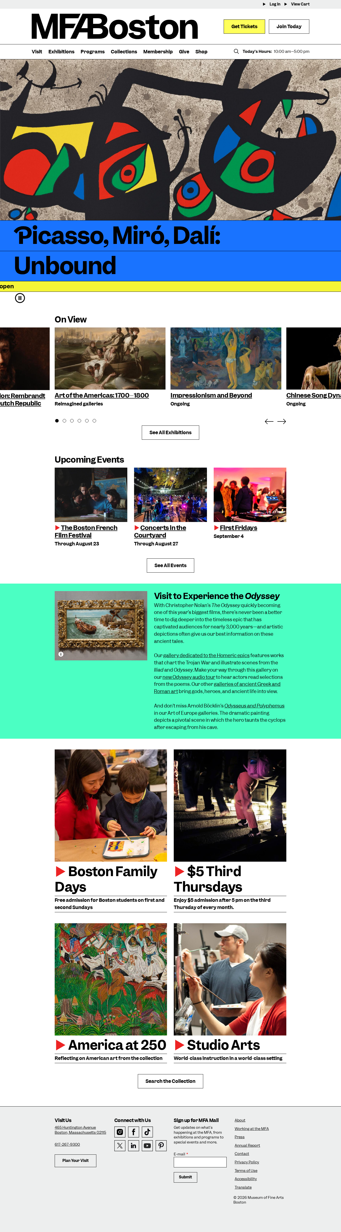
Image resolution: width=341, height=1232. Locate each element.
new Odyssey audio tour (189, 677)
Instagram (120, 1132)
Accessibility (246, 1179)
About (240, 1120)
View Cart (300, 4)
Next (281, 420)
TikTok (147, 1132)
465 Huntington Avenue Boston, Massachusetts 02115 (80, 1130)
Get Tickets (244, 26)
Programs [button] (93, 52)
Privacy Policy (247, 1162)
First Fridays (238, 527)
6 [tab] (97, 421)
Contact (242, 1153)
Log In (275, 4)
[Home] (115, 26)
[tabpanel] (110, 367)
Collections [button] (124, 52)
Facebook (133, 1132)
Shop (201, 52)
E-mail (179, 1154)
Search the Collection (170, 1081)
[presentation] (91, 495)
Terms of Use (246, 1170)
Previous (269, 420)
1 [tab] (59, 421)
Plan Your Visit (75, 1160)
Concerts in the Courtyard (160, 531)
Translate (243, 1187)
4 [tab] (82, 421)
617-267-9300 (67, 1144)
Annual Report (247, 1145)
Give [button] (184, 52)
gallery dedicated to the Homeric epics (206, 655)
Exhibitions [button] (61, 52)
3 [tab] (74, 421)
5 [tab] (89, 421)
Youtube (147, 1145)
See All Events (170, 565)
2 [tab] (67, 421)
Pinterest (161, 1145)
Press (240, 1137)
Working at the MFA (252, 1129)
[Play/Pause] (20, 298)
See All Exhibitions (170, 432)
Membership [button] (158, 52)
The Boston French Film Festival (86, 531)
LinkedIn (133, 1145)
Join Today (289, 26)
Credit (61, 654)
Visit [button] (37, 52)
